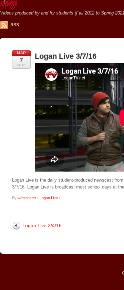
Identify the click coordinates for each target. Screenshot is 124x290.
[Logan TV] (8, 6)
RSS (14, 24)
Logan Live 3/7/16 (65, 56)
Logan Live (49, 198)
